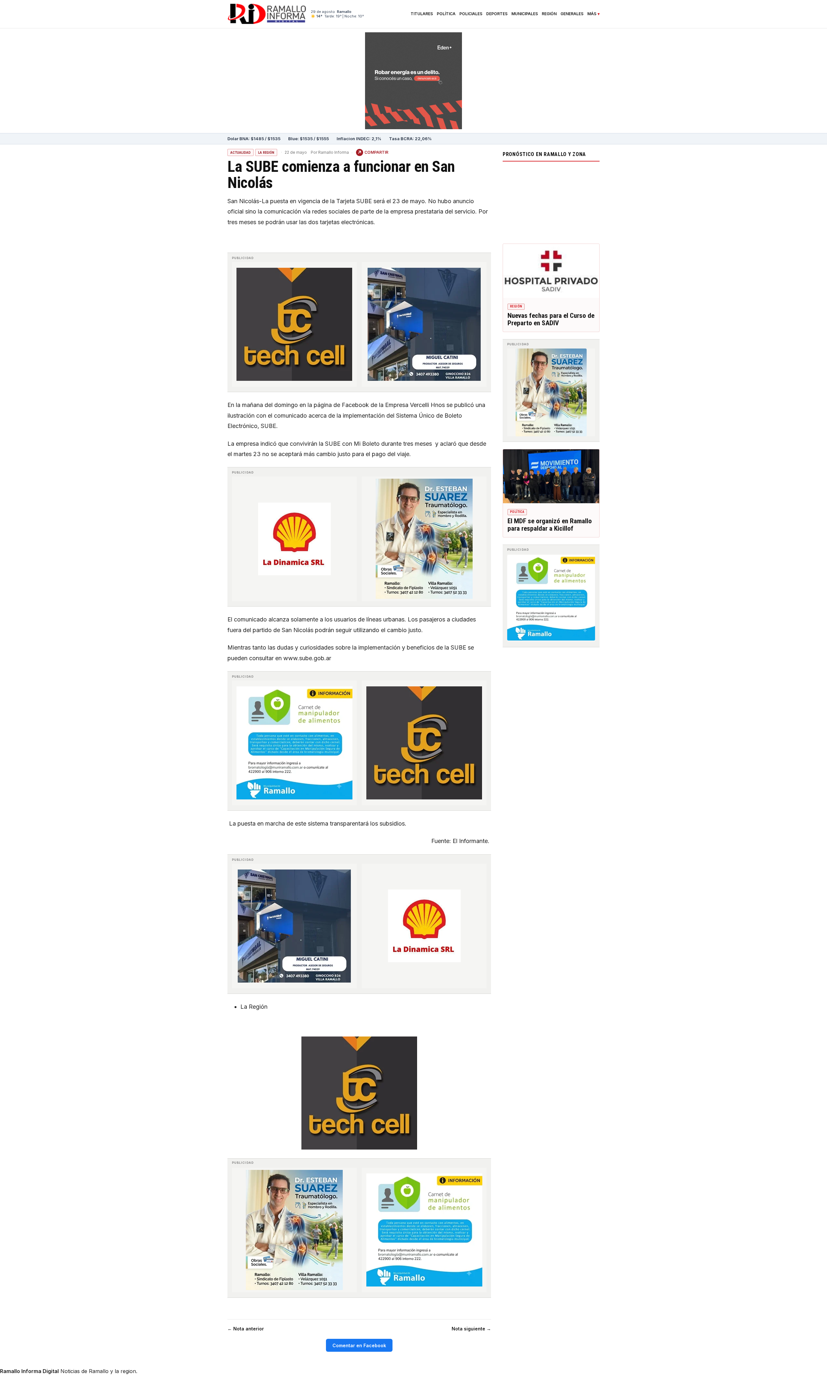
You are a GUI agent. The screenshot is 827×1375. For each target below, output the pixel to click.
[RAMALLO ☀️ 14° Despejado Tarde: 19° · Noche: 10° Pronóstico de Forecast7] (551, 200)
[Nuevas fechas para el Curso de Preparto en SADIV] (551, 271)
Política (446, 14)
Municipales (524, 14)
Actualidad (240, 153)
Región (549, 14)
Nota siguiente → (471, 1328)
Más (591, 14)
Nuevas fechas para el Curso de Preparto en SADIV (551, 319)
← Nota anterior (245, 1328)
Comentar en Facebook (359, 1345)
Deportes (497, 14)
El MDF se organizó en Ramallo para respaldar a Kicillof (550, 525)
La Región (266, 153)
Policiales (470, 14)
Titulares (422, 14)
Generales (571, 14)
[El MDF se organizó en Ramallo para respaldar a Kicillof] (551, 476)
